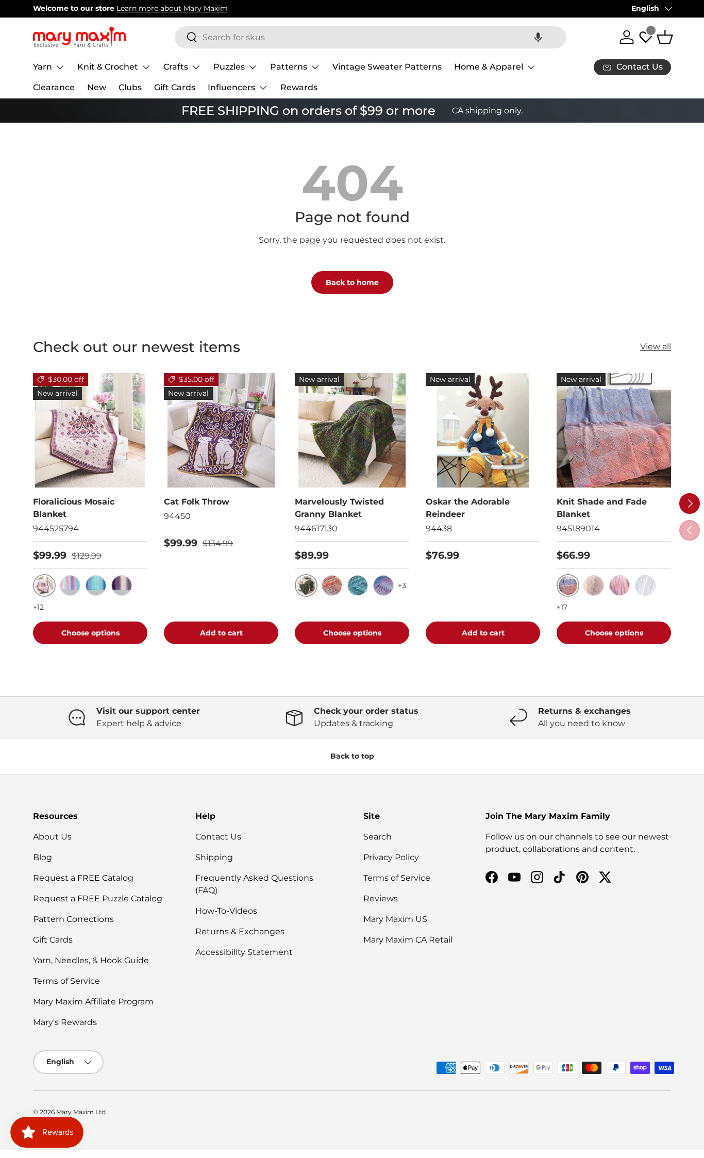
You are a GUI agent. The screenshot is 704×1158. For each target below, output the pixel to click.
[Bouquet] (619, 585)
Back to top (352, 756)
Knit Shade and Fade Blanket (602, 508)
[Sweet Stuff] (332, 585)
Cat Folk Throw (196, 502)
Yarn (42, 67)
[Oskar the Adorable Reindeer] (483, 430)
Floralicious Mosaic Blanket (73, 508)
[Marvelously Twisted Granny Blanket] (352, 430)
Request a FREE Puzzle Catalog (97, 898)
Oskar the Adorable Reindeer (468, 508)
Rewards (298, 87)
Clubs (130, 87)
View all (655, 346)
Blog (42, 857)
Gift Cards (174, 87)
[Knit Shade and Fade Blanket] (614, 430)
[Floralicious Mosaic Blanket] (90, 430)
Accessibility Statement (244, 952)
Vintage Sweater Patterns (387, 67)
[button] (538, 37)
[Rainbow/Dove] (70, 585)
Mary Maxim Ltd (81, 1112)
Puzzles (229, 67)
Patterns (288, 67)
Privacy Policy (391, 857)
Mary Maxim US (395, 919)
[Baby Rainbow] (645, 585)
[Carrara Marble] (593, 585)
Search (377, 837)
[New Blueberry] (383, 585)
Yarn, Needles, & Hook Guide (91, 960)
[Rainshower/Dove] (96, 585)
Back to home (352, 282)
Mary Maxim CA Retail (407, 940)
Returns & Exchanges (239, 931)
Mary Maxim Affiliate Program (93, 1001)
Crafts (175, 67)
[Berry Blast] (357, 585)
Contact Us (218, 837)
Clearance (54, 87)
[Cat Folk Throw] (221, 430)
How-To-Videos (226, 911)
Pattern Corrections (73, 919)
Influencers (231, 87)
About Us (52, 837)
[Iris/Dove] (121, 585)
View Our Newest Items (173, 8)
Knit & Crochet (107, 67)
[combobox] (370, 37)
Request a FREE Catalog (83, 878)
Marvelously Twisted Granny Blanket (339, 508)
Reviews (380, 898)
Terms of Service (66, 981)
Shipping (214, 857)
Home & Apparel (488, 67)
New (96, 87)
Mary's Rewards (65, 1022)
